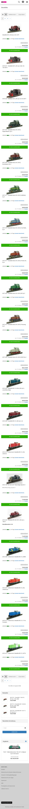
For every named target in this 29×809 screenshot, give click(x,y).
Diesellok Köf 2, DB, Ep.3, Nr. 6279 (10, 35)
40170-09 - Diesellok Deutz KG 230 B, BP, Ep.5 (13, 293)
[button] (2, 14)
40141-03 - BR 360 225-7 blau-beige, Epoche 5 (13, 484)
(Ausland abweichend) (19, 38)
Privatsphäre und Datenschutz (8, 786)
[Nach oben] (24, 806)
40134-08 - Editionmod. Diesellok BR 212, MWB (14, 556)
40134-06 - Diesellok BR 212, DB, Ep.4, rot (12, 421)
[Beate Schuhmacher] (3, 2)
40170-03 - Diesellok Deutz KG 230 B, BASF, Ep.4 (14, 357)
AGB (2, 783)
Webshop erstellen (9, 806)
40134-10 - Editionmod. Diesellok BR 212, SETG (14, 653)
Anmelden (14, 732)
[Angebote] (26, 741)
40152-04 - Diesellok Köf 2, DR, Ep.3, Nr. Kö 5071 (14, 98)
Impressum (3, 780)
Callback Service (5, 788)
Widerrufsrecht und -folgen (7, 777)
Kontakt (3, 769)
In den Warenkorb (14, 50)
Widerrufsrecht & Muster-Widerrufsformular (11, 772)
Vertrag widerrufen (6, 802)
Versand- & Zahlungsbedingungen (9, 775)
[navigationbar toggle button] (27, 2)
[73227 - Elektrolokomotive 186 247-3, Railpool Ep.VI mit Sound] (14, 746)
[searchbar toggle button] (19, 2)
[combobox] (12, 14)
